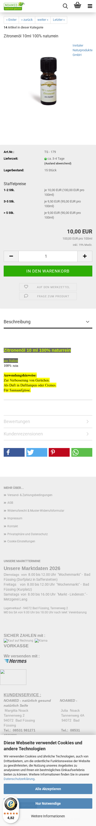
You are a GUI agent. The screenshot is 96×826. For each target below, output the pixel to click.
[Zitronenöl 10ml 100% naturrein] (48, 80)
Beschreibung (17, 321)
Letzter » (59, 20)
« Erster (11, 20)
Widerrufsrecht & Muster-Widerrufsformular (35, 510)
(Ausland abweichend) (57, 163)
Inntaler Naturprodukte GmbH (83, 50)
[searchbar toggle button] (65, 6)
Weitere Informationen (48, 816)
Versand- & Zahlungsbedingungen (29, 495)
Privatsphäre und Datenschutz (27, 534)
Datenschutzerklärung (19, 779)
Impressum (14, 518)
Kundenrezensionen (23, 433)
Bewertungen (17, 421)
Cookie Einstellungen (21, 541)
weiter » (42, 20)
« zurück (27, 20)
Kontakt (12, 526)
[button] (11, 256)
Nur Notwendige (48, 803)
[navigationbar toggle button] (90, 6)
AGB (10, 502)
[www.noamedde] (12, 6)
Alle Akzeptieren (48, 789)
